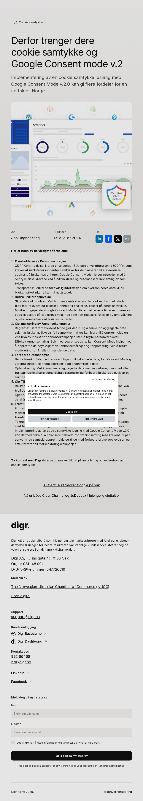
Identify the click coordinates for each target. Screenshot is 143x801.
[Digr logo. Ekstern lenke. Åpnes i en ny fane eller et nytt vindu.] (30, 382)
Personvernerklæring (103, 379)
